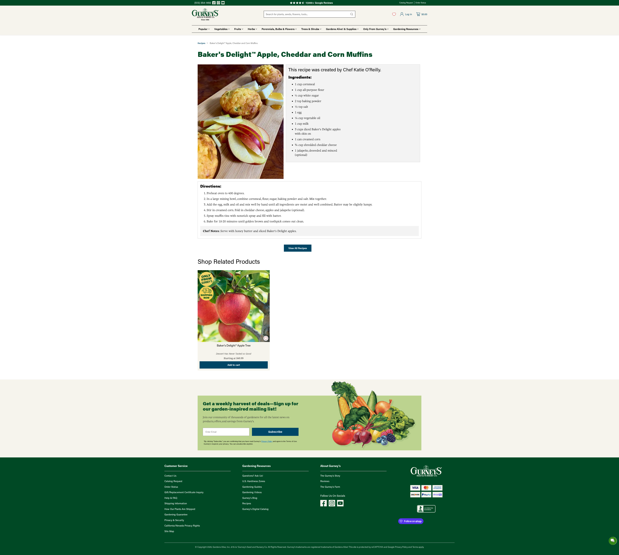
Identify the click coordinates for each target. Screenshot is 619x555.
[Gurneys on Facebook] (214, 3)
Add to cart (233, 364)
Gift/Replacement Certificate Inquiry (183, 492)
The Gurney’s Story (330, 475)
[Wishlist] (394, 14)
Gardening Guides (252, 486)
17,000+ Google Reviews (319, 2)
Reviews (324, 481)
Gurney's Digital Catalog (255, 509)
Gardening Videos (252, 492)
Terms (415, 547)
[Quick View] (265, 274)
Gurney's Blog (249, 497)
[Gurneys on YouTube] (223, 3)
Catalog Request (173, 481)
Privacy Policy (266, 441)
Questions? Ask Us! (252, 475)
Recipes (201, 43)
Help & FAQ (170, 497)
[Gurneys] (205, 14)
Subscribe (275, 431)
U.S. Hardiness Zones (253, 481)
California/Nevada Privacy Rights (182, 525)
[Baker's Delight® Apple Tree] (234, 306)
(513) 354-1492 (202, 2)
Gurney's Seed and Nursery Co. (252, 547)
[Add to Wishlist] (266, 338)
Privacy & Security (174, 520)
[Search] (351, 14)
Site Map (169, 531)
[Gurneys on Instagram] (218, 3)
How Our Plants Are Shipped (179, 509)
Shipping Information (175, 503)
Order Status (171, 486)
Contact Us (170, 475)
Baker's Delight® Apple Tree (234, 345)
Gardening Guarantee (175, 514)
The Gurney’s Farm (330, 486)
